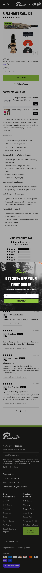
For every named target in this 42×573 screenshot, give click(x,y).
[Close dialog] (40, 263)
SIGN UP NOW (21, 301)
